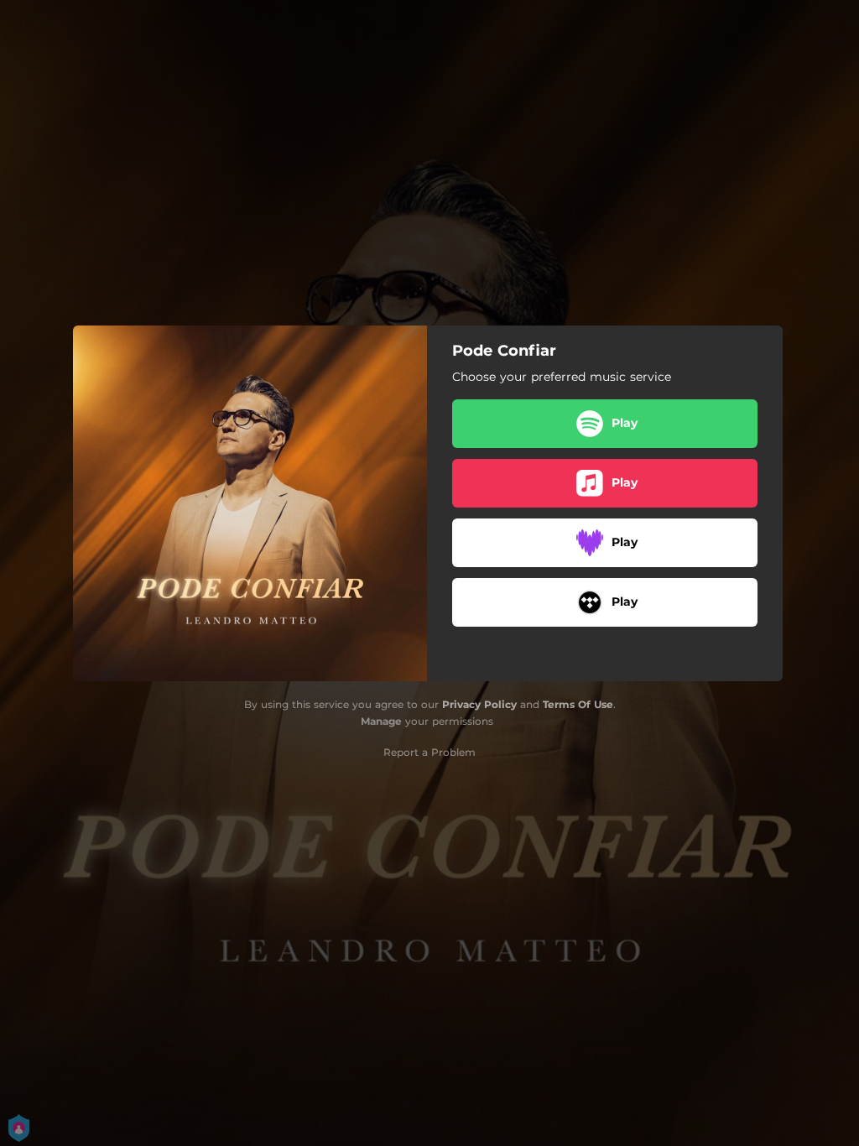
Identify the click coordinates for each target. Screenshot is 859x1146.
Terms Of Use (578, 704)
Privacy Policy (479, 704)
